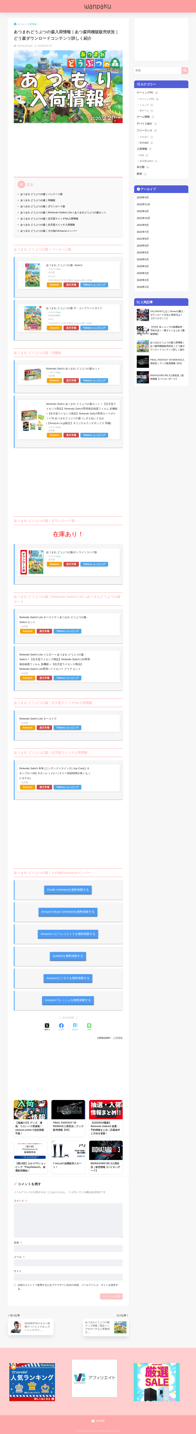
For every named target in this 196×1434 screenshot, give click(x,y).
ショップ (146, 105)
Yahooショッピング (94, 284)
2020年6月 (143, 252)
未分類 (142, 167)
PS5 (143, 155)
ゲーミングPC (147, 92)
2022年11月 (143, 204)
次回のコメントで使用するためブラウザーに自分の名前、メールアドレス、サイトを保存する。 (68, 1287)
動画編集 (146, 142)
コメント (21, 1200)
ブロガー (146, 137)
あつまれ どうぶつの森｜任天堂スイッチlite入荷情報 (49, 218)
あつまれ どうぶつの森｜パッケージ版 (41, 194)
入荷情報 (118, 1037)
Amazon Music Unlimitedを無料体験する (67, 911)
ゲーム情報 (145, 116)
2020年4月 (143, 266)
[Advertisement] (68, 149)
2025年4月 (143, 197)
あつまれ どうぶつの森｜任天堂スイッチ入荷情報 (47, 224)
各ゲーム (146, 110)
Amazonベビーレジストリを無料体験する (68, 933)
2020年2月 (143, 280)
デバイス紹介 (146, 123)
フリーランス (146, 130)
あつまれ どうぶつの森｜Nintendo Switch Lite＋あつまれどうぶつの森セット (63, 212)
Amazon (54, 284)
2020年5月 (143, 259)
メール (19, 1256)
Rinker (58, 269)
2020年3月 (143, 273)
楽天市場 (71, 284)
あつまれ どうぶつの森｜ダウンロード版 (42, 206)
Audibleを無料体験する (68, 955)
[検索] (184, 70)
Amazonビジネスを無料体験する (68, 978)
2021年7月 (143, 231)
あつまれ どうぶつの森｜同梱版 (37, 200)
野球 (141, 174)
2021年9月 (143, 225)
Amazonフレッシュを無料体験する (68, 1000)
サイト (18, 1271)
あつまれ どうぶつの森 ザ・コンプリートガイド (74, 308)
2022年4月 (143, 211)
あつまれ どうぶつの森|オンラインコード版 (71, 552)
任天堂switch (148, 161)
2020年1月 (143, 287)
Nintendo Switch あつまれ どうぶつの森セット (73, 368)
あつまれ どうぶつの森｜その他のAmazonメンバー (48, 230)
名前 (18, 1242)
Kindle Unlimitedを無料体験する (68, 889)
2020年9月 (143, 245)
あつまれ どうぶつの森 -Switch (64, 265)
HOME (100, 1421)
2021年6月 (143, 238)
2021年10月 (143, 218)
